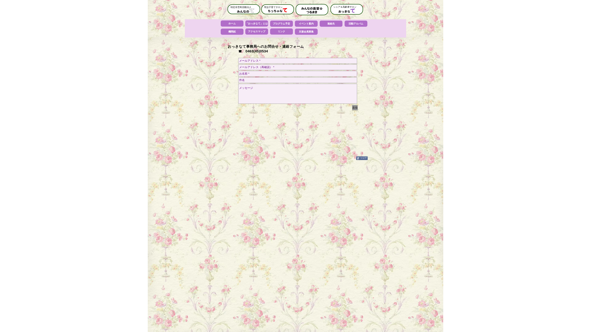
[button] (232, 32)
